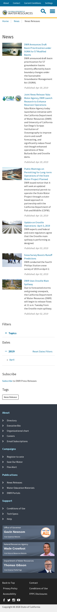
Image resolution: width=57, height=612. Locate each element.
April (11, 359)
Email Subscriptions (17, 441)
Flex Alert (12, 467)
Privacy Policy (10, 588)
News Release (10, 397)
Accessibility (9, 593)
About (6, 3)
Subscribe (7, 380)
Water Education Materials (21, 487)
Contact (16, 3)
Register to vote (15, 456)
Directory (12, 420)
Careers (11, 435)
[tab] (28, 333)
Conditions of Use (16, 508)
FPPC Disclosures (38, 593)
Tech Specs (12, 513)
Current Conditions (32, 3)
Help (9, 518)
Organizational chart (18, 430)
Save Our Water (15, 461)
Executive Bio (14, 425)
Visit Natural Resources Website (15, 553)
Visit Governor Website (12, 537)
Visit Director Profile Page (13, 570)
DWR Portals (13, 492)
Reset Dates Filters (42, 351)
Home (5, 21)
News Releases (14, 482)
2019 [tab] (12, 351)
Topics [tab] (12, 333)
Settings (49, 3)
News (16, 21)
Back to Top (8, 582)
